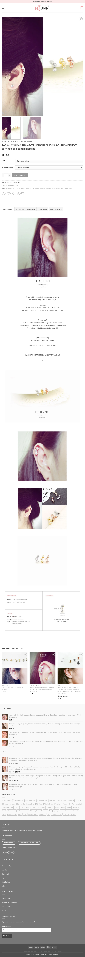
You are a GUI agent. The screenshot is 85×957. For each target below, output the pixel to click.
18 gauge (78, 800)
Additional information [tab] (25, 209)
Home (4, 141)
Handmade (5, 874)
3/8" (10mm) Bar (26, 188)
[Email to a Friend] (14, 193)
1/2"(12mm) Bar (7, 800)
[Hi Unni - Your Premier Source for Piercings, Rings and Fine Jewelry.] (42, 8)
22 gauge (12, 804)
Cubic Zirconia (64, 188)
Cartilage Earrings (7, 807)
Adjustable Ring (48, 804)
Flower (69, 807)
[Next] (79, 66)
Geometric (76, 807)
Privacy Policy (56, 951)
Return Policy (6, 906)
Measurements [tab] (55, 209)
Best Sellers (6, 882)
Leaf (50, 811)
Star (70, 188)
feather (57, 807)
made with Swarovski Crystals (69, 811)
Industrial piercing (23, 811)
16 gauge (17, 188)
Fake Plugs (50, 807)
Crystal (22, 807)
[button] (3, 7)
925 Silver (39, 804)
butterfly (78, 804)
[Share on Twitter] (11, 193)
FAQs (4, 910)
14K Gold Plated (61, 800)
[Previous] (6, 66)
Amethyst (58, 804)
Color (3, 160)
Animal (65, 804)
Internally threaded (36, 811)
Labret (45, 811)
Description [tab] (7, 209)
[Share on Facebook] (7, 193)
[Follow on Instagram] (7, 852)
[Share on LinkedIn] (22, 193)
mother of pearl (11, 814)
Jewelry (4, 870)
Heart (4, 811)
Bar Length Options (7, 167)
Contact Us (6, 898)
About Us (26, 951)
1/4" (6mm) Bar (9, 188)
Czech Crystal (41, 807)
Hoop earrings (12, 811)
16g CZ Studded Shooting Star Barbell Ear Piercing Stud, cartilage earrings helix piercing (42, 689)
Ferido (63, 807)
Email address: (6, 926)
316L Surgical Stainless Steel (40, 188)
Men (3, 878)
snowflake (42, 814)
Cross (16, 807)
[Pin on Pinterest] (18, 193)
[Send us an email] (11, 852)
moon (3, 814)
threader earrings (57, 814)
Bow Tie (71, 804)
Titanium (66, 814)
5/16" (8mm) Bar (54, 188)
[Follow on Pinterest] (14, 852)
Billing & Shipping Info (9, 902)
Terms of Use (45, 951)
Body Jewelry (13, 141)
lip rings (56, 811)
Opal (19, 814)
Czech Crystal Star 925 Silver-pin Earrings (12, 688)
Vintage (73, 814)
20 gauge (5, 804)
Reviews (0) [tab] (43, 209)
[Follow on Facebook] (3, 852)
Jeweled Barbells (27, 141)
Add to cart (20, 175)
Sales (3, 886)
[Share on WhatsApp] (3, 193)
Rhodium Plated (32, 814)
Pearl (24, 814)
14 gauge (52, 800)
